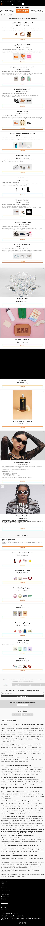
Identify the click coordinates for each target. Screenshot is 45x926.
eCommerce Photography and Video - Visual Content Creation (2, 4)
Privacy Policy (4, 907)
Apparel (2, 885)
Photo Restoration (4, 903)
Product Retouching (5, 896)
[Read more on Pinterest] (22, 923)
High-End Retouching (5, 898)
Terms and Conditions (5, 909)
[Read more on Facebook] (25, 923)
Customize (22, 39)
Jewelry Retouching (5, 894)
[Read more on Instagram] (20, 923)
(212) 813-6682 (6, 913)
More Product (4, 887)
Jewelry (2, 883)
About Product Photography (6, 14)
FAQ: (13, 14)
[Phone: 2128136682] (12, 4)
